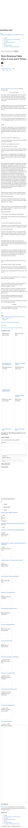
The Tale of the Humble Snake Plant (19, 396)
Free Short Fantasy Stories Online (11, 46)
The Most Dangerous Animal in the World (6, 390)
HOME (5, 38)
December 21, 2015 (6, 68)
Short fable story (17, 316)
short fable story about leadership (10, 88)
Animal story (4, 316)
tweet (7, 70)
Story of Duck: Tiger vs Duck (6, 429)
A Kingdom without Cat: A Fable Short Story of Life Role (12, 560)
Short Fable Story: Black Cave (20, 429)
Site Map (6, 41)
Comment (3, 442)
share (3, 70)
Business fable (10, 316)
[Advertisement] (14, 14)
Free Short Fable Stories (9, 42)
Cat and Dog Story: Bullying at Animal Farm (9, 512)
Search (16, 51)
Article (5, 44)
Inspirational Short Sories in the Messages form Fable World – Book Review (13, 524)
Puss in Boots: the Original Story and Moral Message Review (12, 530)
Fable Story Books (8, 45)
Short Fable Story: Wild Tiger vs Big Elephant (6, 364)
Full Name (4, 456)
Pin (10, 70)
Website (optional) (6, 457)
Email (3, 461)
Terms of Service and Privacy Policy (12, 39)
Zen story (23, 316)
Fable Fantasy (4, 807)
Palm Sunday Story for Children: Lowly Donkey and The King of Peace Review (13, 544)
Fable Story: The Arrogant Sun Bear (20, 364)
